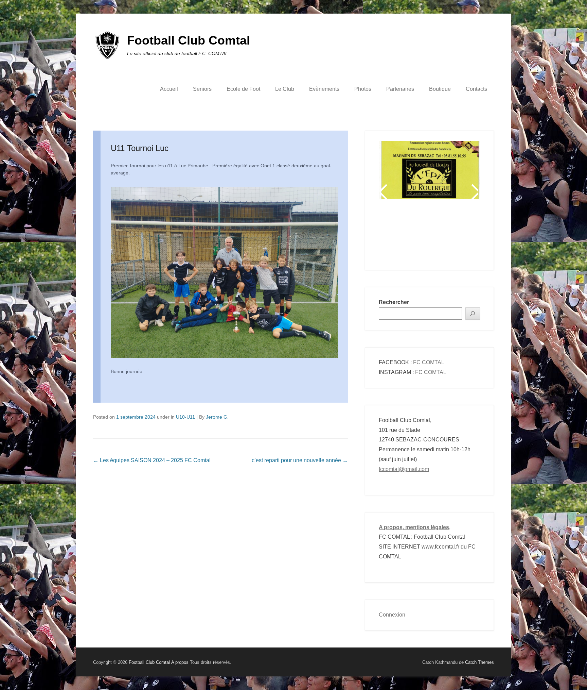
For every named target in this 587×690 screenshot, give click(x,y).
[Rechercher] (472, 313)
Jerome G (216, 417)
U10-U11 (185, 417)
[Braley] (429, 161)
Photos (362, 89)
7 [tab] (447, 234)
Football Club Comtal (188, 40)
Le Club (284, 89)
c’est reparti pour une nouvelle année (300, 460)
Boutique (440, 89)
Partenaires (400, 89)
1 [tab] (396, 234)
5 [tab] (430, 234)
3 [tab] (413, 234)
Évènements (324, 89)
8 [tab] (455, 234)
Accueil (169, 89)
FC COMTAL (428, 362)
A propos (180, 662)
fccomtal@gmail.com (404, 469)
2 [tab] (404, 234)
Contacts (476, 89)
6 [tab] (438, 234)
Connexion (392, 615)
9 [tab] (464, 234)
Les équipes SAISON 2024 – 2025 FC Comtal (152, 460)
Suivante (474, 192)
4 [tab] (421, 234)
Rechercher (394, 302)
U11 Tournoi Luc (139, 148)
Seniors (202, 89)
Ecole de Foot (243, 89)
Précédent (384, 192)
